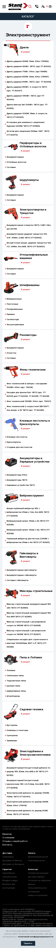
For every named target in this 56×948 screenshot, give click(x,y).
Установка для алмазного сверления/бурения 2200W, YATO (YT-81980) (26, 124)
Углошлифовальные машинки (34, 256)
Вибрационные (14, 299)
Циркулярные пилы (16, 691)
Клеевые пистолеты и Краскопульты (35, 422)
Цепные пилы (13, 686)
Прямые (11, 314)
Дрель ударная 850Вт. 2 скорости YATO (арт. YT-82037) (27, 89)
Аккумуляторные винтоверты (22, 570)
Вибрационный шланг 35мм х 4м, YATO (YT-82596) (28, 532)
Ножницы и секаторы (17, 730)
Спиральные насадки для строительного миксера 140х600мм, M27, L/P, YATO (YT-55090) (27, 643)
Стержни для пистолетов (19, 447)
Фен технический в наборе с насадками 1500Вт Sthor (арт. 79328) (27, 385)
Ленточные (12, 304)
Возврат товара (10, 880)
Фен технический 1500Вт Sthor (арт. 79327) (29, 401)
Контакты (7, 844)
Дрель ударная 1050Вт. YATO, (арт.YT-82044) (26, 98)
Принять (28, 943)
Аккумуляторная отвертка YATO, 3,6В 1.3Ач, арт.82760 (29, 227)
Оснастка (11, 353)
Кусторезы (12, 725)
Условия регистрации (38, 873)
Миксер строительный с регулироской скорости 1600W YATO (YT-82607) (26, 632)
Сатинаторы (13, 319)
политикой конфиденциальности (35, 936)
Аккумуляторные (15, 157)
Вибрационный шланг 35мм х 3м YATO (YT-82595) (28, 523)
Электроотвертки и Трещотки (33, 211)
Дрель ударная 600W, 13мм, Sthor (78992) (28, 61)
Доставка (7, 853)
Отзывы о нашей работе (15, 841)
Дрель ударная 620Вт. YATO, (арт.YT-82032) (29, 66)
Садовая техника (31, 709)
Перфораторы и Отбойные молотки (33, 144)
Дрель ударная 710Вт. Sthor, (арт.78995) (27, 71)
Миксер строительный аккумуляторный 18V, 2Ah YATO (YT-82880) (29, 606)
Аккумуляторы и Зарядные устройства (34, 460)
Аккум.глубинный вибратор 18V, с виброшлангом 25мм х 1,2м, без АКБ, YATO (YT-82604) (28, 512)
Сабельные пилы (15, 675)
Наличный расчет (36, 860)
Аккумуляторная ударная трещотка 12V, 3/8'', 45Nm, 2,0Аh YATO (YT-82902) (27, 236)
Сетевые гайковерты (17, 580)
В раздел (25, 52)
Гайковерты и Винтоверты (29, 555)
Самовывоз (8, 857)
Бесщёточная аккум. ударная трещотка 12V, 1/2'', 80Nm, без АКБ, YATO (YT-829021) (29, 245)
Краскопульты (14, 442)
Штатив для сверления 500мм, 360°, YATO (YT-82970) (28, 133)
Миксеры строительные (36, 591)
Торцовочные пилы (16, 680)
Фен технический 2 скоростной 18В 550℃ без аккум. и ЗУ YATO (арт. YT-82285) (28, 408)
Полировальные (15, 309)
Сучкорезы (12, 735)
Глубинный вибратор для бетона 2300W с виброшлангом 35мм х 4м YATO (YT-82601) (28, 540)
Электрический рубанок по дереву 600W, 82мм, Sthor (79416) (27, 804)
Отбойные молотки (16, 162)
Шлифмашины (29, 285)
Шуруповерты (29, 180)
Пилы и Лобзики (31, 657)
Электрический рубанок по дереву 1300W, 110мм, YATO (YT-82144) (28, 795)
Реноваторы (28, 335)
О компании (8, 837)
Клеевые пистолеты (17, 437)
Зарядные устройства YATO (21, 485)
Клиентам (33, 869)
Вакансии (7, 834)
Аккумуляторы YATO (17, 480)
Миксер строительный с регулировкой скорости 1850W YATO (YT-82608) (26, 624)
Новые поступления (37, 895)
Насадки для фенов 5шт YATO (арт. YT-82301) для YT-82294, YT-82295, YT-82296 (28, 394)
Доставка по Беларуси (13, 864)
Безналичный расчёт (38, 857)
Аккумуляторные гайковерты (21, 575)
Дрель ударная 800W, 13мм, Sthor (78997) (28, 76)
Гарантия (7, 869)
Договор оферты (36, 877)
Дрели (24, 47)
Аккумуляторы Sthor (17, 475)
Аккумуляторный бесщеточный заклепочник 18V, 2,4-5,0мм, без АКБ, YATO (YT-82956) (28, 784)
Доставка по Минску (12, 860)
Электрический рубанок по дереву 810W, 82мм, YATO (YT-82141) (27, 812)
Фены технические (33, 369)
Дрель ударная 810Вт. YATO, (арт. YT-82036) (29, 82)
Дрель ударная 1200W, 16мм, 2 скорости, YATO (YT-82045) (27, 115)
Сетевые (11, 167)
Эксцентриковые (15, 324)
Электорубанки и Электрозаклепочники (35, 753)
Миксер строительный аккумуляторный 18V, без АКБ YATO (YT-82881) (29, 615)
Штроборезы (13, 696)
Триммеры (12, 740)
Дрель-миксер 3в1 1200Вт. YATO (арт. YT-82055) (27, 106)
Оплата (31, 853)
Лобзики (11, 670)
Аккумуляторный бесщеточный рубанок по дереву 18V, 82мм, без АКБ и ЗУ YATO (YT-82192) (28, 771)
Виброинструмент (32, 495)
